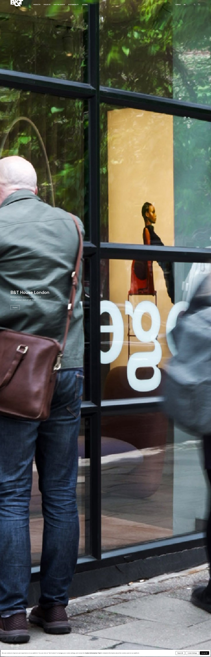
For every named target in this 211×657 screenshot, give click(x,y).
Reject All (180, 653)
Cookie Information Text (93, 653)
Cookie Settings (192, 653)
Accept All (204, 653)
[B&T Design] (21, 3)
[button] (12, 645)
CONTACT (178, 5)
